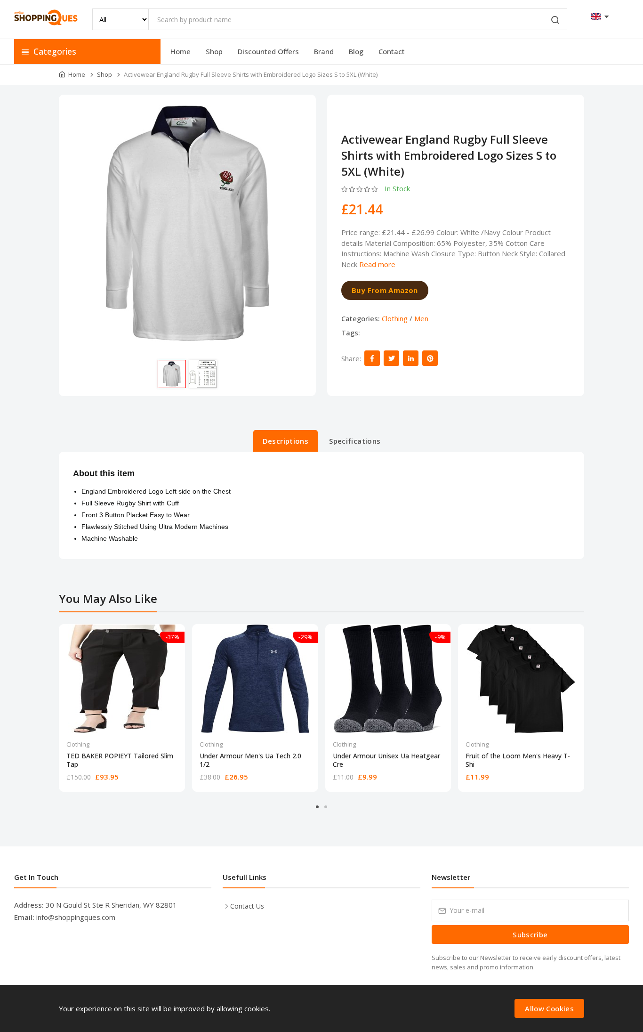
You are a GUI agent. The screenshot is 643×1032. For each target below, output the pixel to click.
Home (180, 51)
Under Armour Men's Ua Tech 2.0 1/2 (250, 760)
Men (421, 318)
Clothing (395, 318)
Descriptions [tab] (286, 441)
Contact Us (247, 906)
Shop (214, 51)
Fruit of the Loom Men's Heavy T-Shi (518, 760)
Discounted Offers (268, 51)
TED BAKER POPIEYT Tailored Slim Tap (119, 760)
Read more (377, 264)
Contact (391, 51)
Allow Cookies (549, 1008)
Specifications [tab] (354, 441)
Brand (324, 51)
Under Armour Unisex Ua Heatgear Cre (386, 760)
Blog (356, 51)
